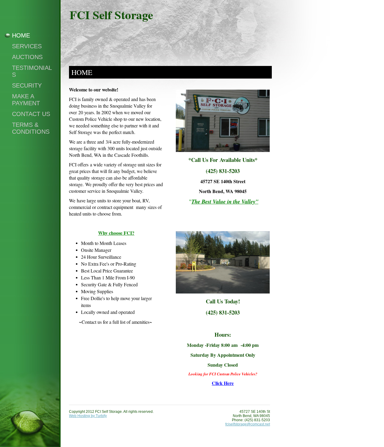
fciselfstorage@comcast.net (247, 424)
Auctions (27, 57)
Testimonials (32, 71)
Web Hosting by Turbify (88, 416)
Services (27, 46)
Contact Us (31, 114)
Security (27, 85)
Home (21, 35)
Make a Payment (26, 99)
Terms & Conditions (31, 128)
